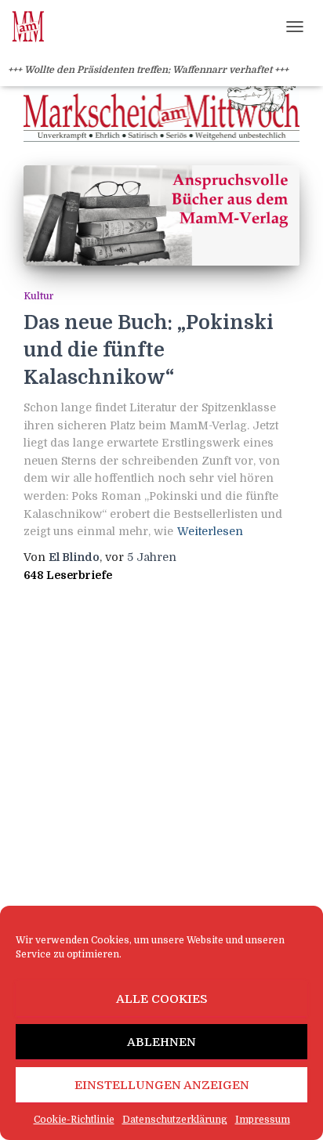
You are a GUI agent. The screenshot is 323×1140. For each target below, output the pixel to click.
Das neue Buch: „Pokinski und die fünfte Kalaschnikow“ (149, 350)
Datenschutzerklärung (174, 1119)
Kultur (39, 296)
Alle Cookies (162, 999)
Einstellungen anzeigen (161, 1085)
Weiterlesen (210, 531)
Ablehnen (161, 1042)
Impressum (262, 1119)
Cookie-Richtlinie (74, 1119)
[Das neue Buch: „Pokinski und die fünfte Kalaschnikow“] (161, 215)
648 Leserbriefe (68, 575)
